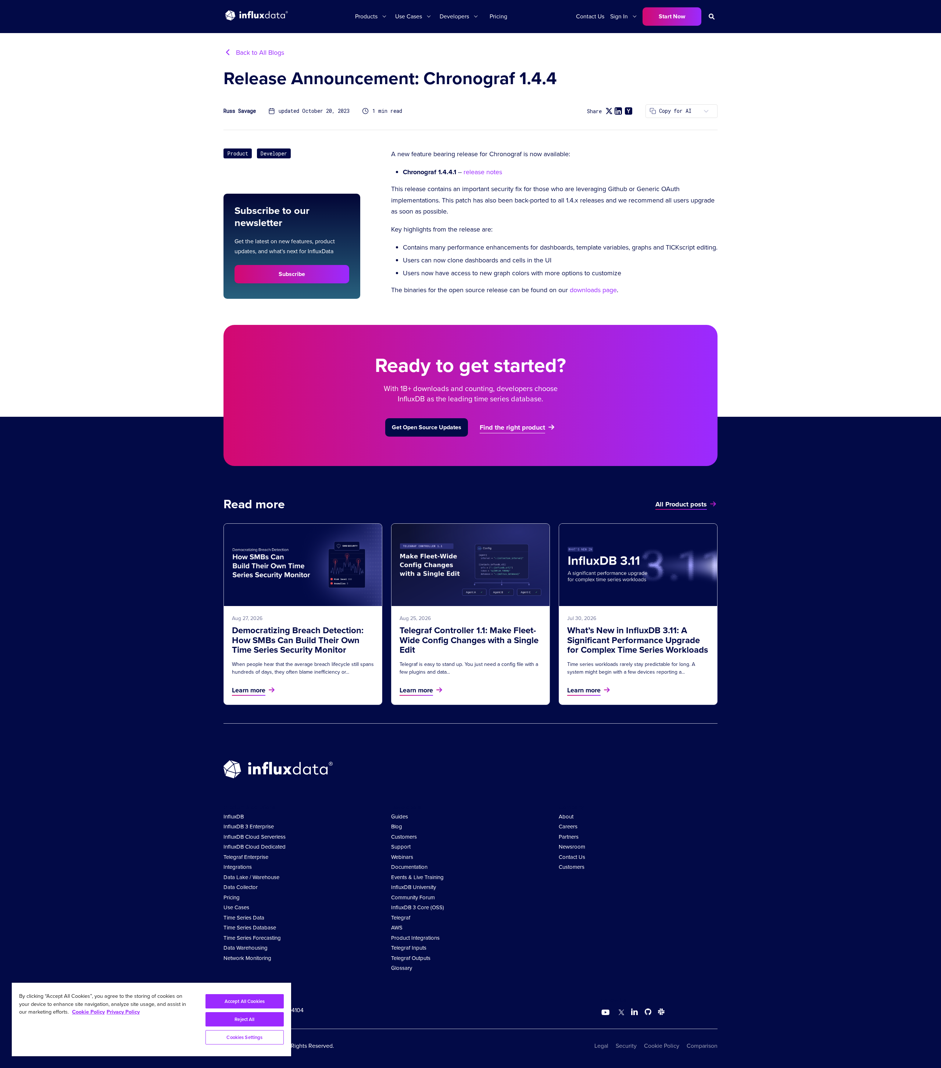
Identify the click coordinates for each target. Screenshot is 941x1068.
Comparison (702, 1046)
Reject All (244, 1019)
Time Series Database (249, 928)
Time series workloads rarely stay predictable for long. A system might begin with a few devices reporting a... (631, 667)
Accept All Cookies (245, 1001)
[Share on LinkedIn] (618, 111)
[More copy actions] (706, 111)
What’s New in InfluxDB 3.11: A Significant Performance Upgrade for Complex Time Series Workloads (637, 640)
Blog (396, 826)
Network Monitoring (247, 958)
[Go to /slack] (660, 1013)
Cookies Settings (244, 1037)
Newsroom (572, 847)
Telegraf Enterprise (245, 857)
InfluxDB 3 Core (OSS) (417, 907)
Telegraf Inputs (408, 948)
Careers (568, 826)
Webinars (402, 857)
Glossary (401, 968)
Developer (274, 153)
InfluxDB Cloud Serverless (254, 837)
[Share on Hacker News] (628, 111)
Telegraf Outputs (410, 958)
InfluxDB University (413, 887)
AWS (396, 928)
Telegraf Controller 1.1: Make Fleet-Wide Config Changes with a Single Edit (469, 640)
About (566, 817)
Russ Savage (239, 111)
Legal (601, 1046)
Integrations (237, 867)
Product (237, 153)
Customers (404, 837)
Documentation (409, 867)
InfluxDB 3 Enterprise (248, 826)
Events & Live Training (417, 877)
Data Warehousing (245, 948)
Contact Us (590, 16)
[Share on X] (609, 111)
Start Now (672, 16)
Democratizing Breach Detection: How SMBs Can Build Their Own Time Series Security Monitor (298, 640)
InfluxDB (233, 817)
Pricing (498, 16)
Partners (569, 837)
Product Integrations (415, 938)
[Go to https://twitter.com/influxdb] (620, 1013)
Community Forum (413, 897)
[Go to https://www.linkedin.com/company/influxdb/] (634, 1011)
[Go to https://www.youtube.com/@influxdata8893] (606, 1012)
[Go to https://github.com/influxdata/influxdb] (648, 1013)
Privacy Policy (123, 1012)
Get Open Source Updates (426, 427)
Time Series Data (243, 918)
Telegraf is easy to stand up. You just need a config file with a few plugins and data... (469, 667)
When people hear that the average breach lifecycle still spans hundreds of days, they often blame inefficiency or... (303, 667)
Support (401, 847)
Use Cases (236, 907)
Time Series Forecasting (252, 938)
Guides (399, 817)
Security (626, 1046)
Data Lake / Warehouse (251, 877)
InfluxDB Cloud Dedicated (254, 847)
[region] (151, 1019)
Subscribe (292, 274)
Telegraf (400, 918)
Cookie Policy (661, 1046)
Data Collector (240, 887)
